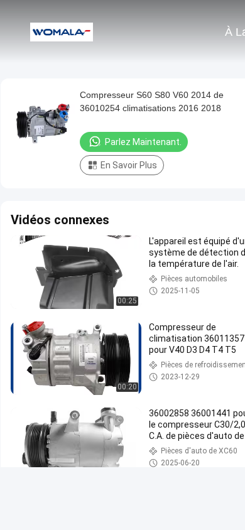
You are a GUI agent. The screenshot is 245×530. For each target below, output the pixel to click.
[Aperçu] (61, 31)
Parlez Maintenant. (143, 142)
